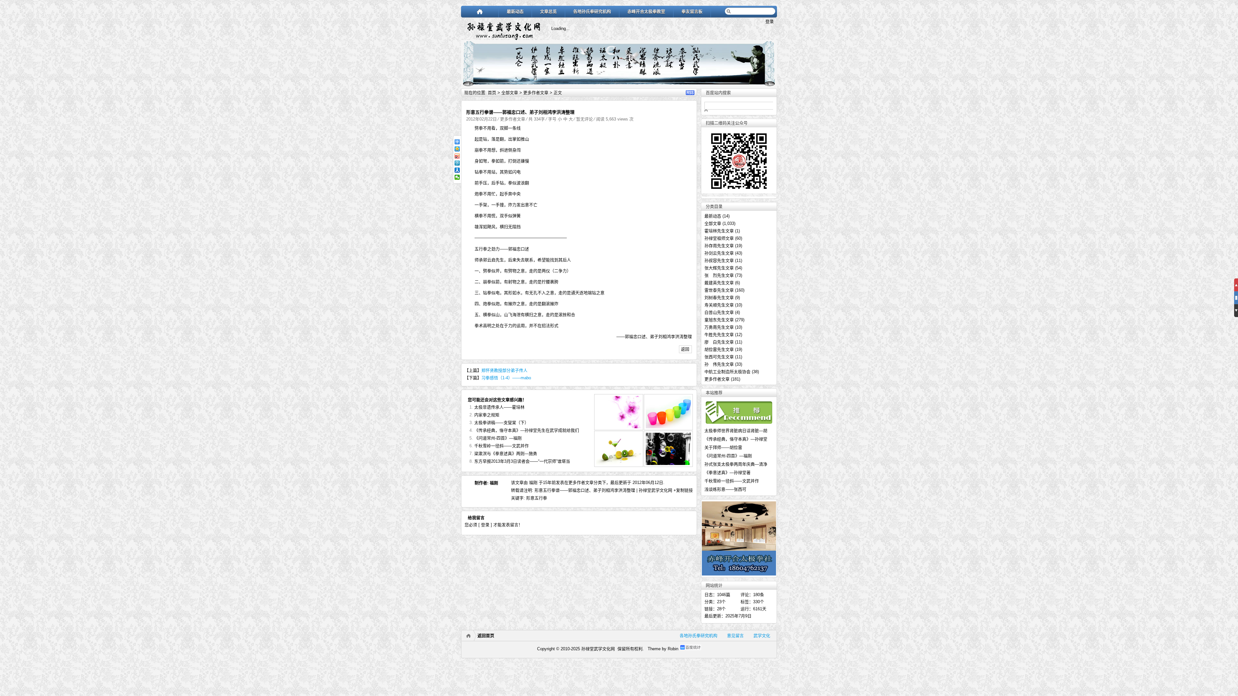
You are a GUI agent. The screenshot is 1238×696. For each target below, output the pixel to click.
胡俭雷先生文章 (719, 349)
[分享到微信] (457, 177)
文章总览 (548, 11)
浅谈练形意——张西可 (725, 487)
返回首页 (485, 635)
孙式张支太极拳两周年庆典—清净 (735, 462)
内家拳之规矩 (486, 414)
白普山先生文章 (719, 312)
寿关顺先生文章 (719, 305)
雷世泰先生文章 (719, 290)
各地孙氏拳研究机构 (592, 11)
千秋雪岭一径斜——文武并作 (501, 445)
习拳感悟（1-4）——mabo (506, 377)
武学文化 (761, 635)
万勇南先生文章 (719, 327)
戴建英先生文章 (719, 282)
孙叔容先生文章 (719, 260)
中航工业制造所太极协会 (727, 371)
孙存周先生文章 (719, 245)
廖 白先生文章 (719, 342)
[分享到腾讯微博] (457, 163)
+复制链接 (682, 490)
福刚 (494, 482)
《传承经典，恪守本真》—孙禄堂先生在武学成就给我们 (526, 430)
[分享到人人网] (457, 170)
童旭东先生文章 (719, 319)
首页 (492, 92)
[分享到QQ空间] (457, 148)
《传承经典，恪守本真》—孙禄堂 (735, 437)
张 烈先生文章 (719, 275)
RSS (690, 92)
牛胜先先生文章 (719, 334)
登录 (769, 21)
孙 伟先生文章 (719, 364)
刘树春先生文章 (719, 297)
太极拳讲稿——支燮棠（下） (501, 422)
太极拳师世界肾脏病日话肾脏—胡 (735, 428)
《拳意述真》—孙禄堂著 (727, 470)
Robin (673, 648)
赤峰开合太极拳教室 (646, 11)
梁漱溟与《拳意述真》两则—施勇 (505, 453)
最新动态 (515, 11)
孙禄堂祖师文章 (719, 238)
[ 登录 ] (485, 524)
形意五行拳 (536, 498)
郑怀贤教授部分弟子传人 (504, 370)
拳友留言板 (692, 11)
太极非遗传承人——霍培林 (499, 407)
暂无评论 (584, 119)
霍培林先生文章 (719, 230)
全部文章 (509, 92)
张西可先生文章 (719, 356)
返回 (685, 349)
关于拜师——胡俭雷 (723, 445)
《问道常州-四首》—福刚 (498, 438)
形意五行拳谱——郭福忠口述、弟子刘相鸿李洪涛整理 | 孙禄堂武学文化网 (603, 490)
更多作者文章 (535, 92)
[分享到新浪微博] (457, 156)
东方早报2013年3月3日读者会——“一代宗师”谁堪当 (522, 461)
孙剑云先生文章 (719, 253)
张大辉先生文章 (719, 268)
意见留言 (735, 635)
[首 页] (480, 11)
